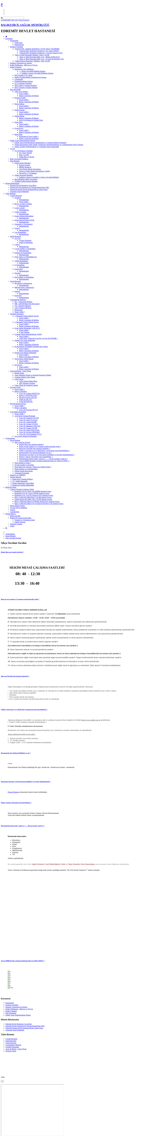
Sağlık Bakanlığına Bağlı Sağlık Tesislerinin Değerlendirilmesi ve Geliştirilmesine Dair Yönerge (49, 145)
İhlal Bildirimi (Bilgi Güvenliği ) (26, 179)
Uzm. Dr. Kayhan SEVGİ (28, 410)
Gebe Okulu (19, 379)
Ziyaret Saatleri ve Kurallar (24, 465)
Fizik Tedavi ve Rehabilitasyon (26, 257)
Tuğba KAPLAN (25, 400)
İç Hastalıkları (20, 265)
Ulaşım (12, 510)
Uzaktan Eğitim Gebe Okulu (25, 377)
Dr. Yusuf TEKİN (25, 153)
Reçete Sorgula (24, 165)
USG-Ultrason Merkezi (23, 308)
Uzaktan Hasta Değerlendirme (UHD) (28, 334)
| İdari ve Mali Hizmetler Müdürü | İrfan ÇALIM (32, 55)
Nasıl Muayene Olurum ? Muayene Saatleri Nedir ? (33, 467)
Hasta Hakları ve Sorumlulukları (26, 469)
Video (12, 526)
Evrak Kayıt (19, 128)
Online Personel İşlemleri (24, 175)
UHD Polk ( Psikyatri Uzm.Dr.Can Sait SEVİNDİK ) (38, 338)
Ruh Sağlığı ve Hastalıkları (24, 277)
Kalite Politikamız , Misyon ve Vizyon (23, 65)
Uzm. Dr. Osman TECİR (28, 428)
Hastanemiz (14, 41)
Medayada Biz (15, 516)
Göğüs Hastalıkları (21, 261)
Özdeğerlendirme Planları (24, 81)
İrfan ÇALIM (24, 155)
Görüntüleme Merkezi (18, 300)
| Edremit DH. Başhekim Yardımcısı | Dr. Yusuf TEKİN (39, 51)
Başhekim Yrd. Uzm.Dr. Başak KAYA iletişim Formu (34, 495)
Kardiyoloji (19, 269)
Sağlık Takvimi (20, 522)
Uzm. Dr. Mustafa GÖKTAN (29, 426)
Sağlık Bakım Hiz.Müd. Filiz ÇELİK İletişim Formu (33, 500)
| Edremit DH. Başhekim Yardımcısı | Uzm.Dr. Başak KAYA (41, 53)
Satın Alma (18, 122)
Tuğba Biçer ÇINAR (26, 157)
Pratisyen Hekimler (26, 243)
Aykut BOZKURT (26, 402)
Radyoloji (18, 296)
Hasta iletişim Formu (17, 506)
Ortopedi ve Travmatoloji (24, 224)
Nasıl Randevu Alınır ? (23, 463)
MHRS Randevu (25, 167)
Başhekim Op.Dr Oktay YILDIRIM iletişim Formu (33, 491)
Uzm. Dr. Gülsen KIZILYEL (29, 393)
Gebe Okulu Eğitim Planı (28, 381)
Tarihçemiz (18, 43)
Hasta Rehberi (15, 440)
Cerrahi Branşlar (16, 196)
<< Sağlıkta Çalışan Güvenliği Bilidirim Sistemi (36, 73)
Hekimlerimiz (24, 200)
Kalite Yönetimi (15, 67)
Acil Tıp (18, 238)
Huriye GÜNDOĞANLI (28, 395)
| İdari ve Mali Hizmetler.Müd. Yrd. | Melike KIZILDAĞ (39, 57)
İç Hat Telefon (24, 332)
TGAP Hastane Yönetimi (24, 151)
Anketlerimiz (14, 512)
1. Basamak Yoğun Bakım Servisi (27, 316)
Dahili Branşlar (15, 236)
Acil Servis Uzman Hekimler (25, 416)
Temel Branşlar (15, 281)
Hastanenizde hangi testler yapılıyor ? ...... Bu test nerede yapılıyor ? (43, 459)
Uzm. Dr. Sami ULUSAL (28, 420)
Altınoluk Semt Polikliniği (19, 192)
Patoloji (17, 291)
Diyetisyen (18, 365)
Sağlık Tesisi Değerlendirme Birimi (22, 141)
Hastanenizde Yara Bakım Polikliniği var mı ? (35, 453)
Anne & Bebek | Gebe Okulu (20, 371)
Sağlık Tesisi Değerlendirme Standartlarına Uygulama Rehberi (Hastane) (40, 143)
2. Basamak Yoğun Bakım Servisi (27, 322)
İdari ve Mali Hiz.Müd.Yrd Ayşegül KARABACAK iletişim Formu (39, 504)
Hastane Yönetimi (16, 47)
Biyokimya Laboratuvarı (23, 283)
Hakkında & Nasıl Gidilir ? (28, 136)
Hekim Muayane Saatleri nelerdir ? (31, 444)
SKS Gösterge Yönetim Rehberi (26, 87)
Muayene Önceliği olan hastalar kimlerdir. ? (34, 449)
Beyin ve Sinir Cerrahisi (23, 204)
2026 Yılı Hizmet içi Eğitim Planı (31, 120)
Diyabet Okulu (15, 387)
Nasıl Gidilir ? (24, 94)
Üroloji (17, 228)
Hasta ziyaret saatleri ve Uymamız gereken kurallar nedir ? (40, 446)
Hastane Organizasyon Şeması (21, 63)
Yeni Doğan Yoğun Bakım (24, 359)
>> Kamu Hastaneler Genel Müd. (22, 483)
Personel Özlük (20, 98)
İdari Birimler (15, 161)
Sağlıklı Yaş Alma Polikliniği (25, 340)
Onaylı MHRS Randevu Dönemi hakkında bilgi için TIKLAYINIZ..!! (44, 461)
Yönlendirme (10, 438)
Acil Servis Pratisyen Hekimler (26, 436)
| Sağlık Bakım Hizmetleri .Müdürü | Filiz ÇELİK (32, 61)
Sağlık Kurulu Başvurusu (24, 471)
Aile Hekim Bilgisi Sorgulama (30, 169)
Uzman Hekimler (25, 240)
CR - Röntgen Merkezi (23, 306)
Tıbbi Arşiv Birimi (21, 92)
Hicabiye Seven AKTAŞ (28, 398)
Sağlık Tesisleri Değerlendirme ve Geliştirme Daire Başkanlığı (37, 147)
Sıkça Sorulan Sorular (22, 442)
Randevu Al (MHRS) (17, 475)
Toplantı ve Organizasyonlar (25, 520)
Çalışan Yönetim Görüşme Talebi (22, 489)
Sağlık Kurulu (20, 110)
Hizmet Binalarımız (12, 183)
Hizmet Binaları (13, 792)
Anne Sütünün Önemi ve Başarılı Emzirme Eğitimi (33, 375)
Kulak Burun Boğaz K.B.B (24, 220)
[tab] (77, 573)
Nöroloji (18, 273)
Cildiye (17, 245)
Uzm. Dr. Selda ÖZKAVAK (29, 430)
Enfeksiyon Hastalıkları (23, 253)
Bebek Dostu (19, 373)
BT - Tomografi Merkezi (23, 302)
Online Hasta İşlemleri (23, 163)
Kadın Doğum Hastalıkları (24, 216)
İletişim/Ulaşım (10, 487)
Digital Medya (10, 514)
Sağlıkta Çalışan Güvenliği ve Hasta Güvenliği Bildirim (39, 177)
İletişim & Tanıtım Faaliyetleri (20, 518)
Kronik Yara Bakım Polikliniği (25, 353)
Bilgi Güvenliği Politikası (19, 159)
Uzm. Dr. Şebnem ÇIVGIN (29, 418)
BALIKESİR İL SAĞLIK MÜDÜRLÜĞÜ (25, 24)
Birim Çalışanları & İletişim (29, 96)
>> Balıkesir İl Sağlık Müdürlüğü (22, 485)
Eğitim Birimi (19, 116)
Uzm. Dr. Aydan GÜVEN (28, 424)
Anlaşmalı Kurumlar (22, 473)
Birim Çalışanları (21, 391)
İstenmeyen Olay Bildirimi (24, 69)
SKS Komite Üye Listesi (23, 75)
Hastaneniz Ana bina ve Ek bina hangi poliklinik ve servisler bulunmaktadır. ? (47, 455)
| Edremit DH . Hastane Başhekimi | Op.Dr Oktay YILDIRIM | (37, 49)
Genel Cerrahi (20, 208)
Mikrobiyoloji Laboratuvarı (24, 287)
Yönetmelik (19, 79)
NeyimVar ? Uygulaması (28, 173)
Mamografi (18, 310)
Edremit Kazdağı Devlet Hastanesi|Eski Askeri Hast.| (29, 189)
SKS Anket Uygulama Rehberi (26, 85)
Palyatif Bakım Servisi (18, 404)
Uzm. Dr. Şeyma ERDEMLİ (29, 432)
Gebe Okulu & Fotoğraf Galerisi (26, 385)
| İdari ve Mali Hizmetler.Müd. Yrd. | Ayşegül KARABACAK (41, 59)
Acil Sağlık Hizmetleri (18, 412)
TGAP (12, 149)
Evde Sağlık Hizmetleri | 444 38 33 (27, 328)
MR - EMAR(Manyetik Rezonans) (27, 304)
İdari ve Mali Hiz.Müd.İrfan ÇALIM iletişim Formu (33, 497)
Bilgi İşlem (18, 134)
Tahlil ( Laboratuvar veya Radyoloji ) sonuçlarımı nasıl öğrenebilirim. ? (44, 451)
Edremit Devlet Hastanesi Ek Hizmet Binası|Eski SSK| (29, 187)
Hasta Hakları (19, 104)
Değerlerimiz (19, 45)
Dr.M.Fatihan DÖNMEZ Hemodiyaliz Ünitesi (31, 347)
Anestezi (18, 198)
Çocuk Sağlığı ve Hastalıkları (25, 249)
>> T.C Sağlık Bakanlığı (19, 481)
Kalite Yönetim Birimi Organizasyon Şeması (30, 77)
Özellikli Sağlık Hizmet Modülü (26, 181)
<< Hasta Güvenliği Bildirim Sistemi (32, 71)
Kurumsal (8, 39)
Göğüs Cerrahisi (20, 212)
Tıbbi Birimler (10, 194)
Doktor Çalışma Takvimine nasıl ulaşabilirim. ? (36, 457)
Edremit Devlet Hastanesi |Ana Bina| (23, 185)
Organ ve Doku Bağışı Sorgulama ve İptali (34, 171)
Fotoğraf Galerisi (16, 524)
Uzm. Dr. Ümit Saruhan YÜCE (30, 434)
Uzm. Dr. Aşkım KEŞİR (28, 422)
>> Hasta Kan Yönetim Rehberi (21, 479)
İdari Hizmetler (15, 90)
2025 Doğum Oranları (27, 383)
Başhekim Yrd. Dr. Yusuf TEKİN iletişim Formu (32, 493)
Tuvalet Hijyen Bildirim (18, 508)
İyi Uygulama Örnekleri (23, 83)
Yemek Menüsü (15, 477)
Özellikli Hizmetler (17, 314)
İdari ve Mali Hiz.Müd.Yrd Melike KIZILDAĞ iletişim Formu (37, 502)
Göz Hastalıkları (20, 232)
